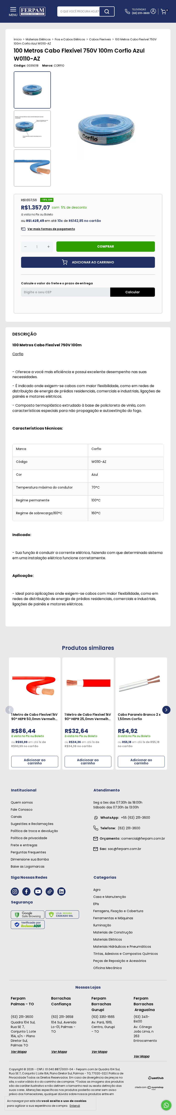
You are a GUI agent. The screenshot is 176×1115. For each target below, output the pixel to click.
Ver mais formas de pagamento (51, 229)
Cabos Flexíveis (100, 39)
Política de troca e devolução (34, 831)
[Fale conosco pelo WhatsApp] (166, 1105)
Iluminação (102, 925)
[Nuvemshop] (149, 1089)
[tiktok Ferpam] (50, 891)
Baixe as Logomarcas (27, 866)
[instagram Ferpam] (15, 891)
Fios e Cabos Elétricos (70, 39)
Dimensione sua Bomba (30, 859)
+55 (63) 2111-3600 (125, 817)
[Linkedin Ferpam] (61, 891)
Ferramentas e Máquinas (113, 918)
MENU (13, 15)
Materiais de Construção (113, 932)
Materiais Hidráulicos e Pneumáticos (122, 946)
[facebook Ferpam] (26, 891)
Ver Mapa (18, 1051)
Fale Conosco (22, 809)
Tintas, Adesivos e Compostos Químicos (125, 953)
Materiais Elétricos (38, 39)
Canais (16, 816)
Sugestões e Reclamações (32, 824)
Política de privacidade (29, 838)
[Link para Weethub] (156, 1079)
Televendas (141, 11)
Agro (97, 889)
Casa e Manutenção (109, 896)
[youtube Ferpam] (38, 891)
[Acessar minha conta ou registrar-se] (153, 11)
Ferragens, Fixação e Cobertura (118, 911)
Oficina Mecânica (107, 968)
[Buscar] (107, 11)
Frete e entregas (24, 845)
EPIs (96, 904)
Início (18, 39)
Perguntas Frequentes (28, 852)
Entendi (75, 1105)
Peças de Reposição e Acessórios (119, 961)
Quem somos (22, 802)
